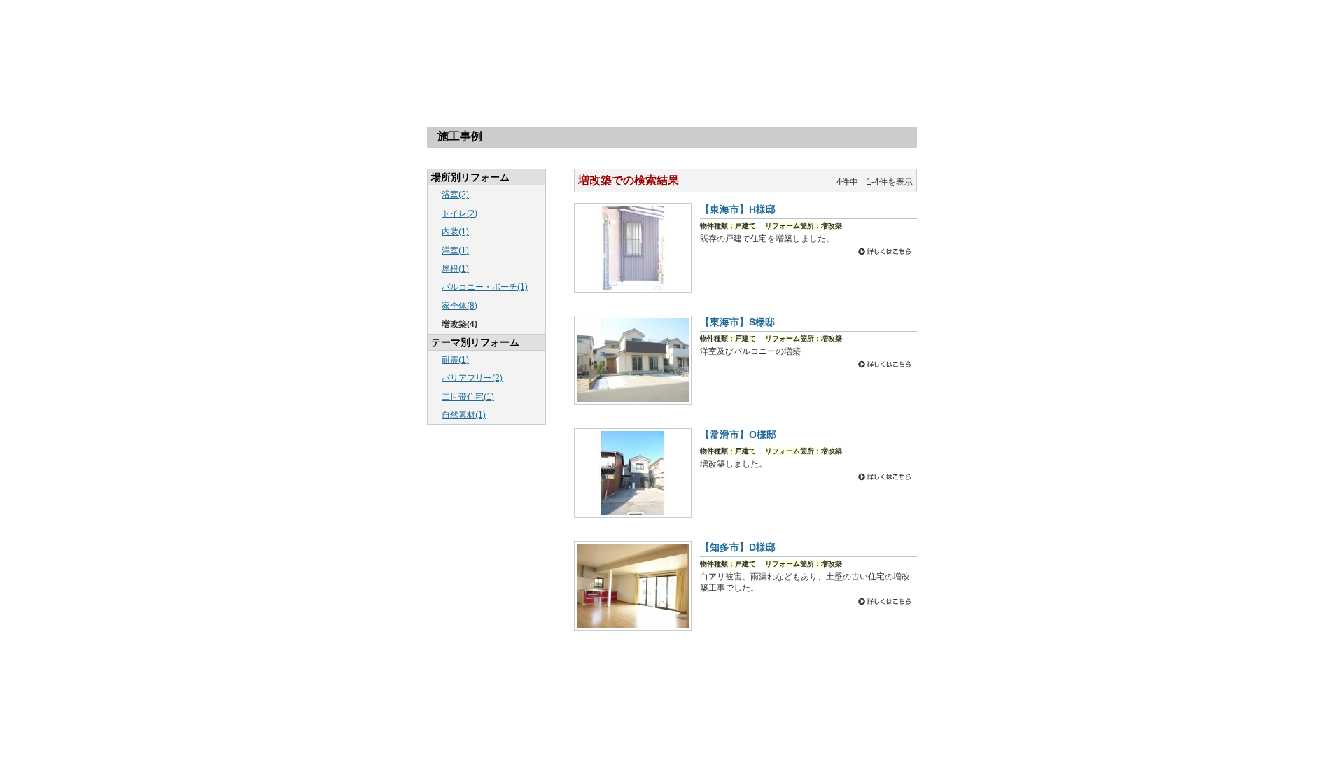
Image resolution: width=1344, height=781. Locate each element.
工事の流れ (581, 78)
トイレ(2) (459, 213)
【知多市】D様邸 (738, 547)
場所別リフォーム (492, 78)
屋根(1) (455, 269)
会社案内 (761, 78)
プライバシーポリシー (604, 741)
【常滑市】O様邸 (738, 434)
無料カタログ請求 (851, 78)
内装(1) (455, 232)
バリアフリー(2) (472, 378)
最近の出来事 (713, 710)
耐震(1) (455, 360)
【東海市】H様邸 (738, 209)
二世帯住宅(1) (468, 397)
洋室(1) (455, 250)
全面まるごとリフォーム (863, 725)
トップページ (402, 78)
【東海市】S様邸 (737, 322)
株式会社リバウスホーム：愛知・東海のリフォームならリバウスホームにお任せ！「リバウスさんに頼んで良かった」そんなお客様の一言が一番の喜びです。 (451, 34)
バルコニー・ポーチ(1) (485, 287)
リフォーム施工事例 (614, 710)
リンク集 (546, 741)
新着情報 (669, 710)
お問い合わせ (655, 725)
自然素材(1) (464, 415)
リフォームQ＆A (671, 78)
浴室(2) (455, 194)
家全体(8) (459, 306)
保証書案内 (798, 725)
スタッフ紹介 (706, 725)
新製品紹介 (753, 725)
